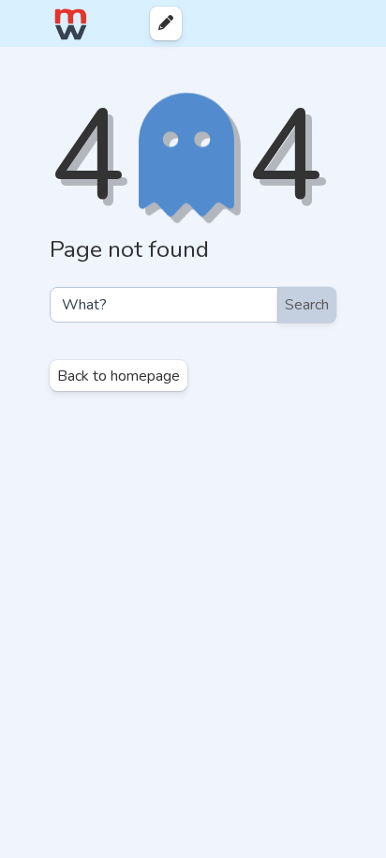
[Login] (321, 23)
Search (307, 304)
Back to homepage (118, 376)
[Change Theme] (291, 23)
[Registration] (354, 23)
